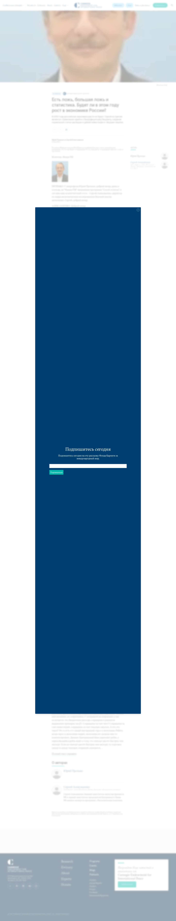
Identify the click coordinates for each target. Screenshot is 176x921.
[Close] (138, 209)
